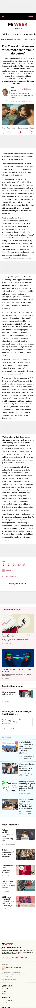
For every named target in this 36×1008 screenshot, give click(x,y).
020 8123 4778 (9, 976)
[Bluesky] (12, 957)
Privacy (4, 991)
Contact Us (5, 989)
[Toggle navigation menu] (3, 16)
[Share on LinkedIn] (19, 565)
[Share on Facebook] (8, 565)
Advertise (5, 1003)
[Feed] (3, 957)
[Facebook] (8, 957)
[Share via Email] (24, 565)
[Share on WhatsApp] (3, 565)
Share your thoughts (18, 583)
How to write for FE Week (11, 39)
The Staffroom (29, 39)
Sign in (30, 16)
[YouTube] (22, 957)
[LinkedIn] (17, 957)
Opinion (5, 34)
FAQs (3, 993)
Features (16, 34)
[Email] (26, 957)
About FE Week (7, 1001)
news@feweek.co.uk (10, 979)
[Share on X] (14, 565)
